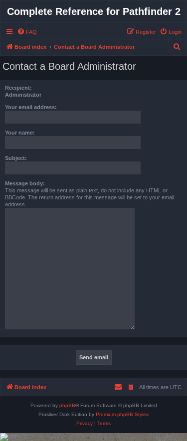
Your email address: (31, 107)
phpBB (67, 405)
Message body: (25, 183)
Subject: (16, 158)
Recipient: (18, 88)
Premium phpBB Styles (122, 414)
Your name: (20, 133)
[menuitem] (27, 32)
